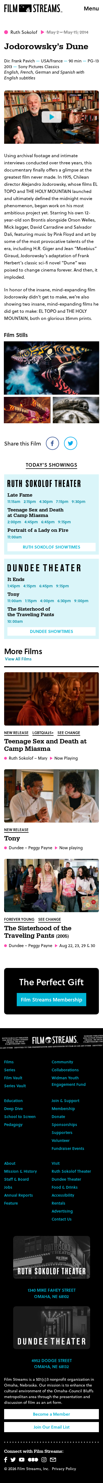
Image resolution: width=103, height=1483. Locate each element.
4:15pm (29, 586)
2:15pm (30, 501)
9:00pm (81, 601)
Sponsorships (64, 1124)
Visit (56, 1163)
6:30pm (64, 601)
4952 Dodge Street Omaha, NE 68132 (52, 1363)
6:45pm (48, 522)
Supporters (62, 1132)
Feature (11, 1203)
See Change (68, 732)
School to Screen (20, 1116)
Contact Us (62, 1219)
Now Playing (66, 758)
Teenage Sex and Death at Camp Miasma (35, 513)
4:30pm (46, 501)
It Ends (15, 579)
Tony (13, 594)
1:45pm (13, 586)
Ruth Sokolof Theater (71, 1171)
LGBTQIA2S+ (43, 732)
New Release (16, 732)
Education (13, 1100)
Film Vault (13, 1078)
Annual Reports (18, 1195)
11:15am (13, 501)
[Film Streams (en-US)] (34, 8)
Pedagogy (13, 1124)
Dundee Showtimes (51, 631)
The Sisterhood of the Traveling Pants (30, 612)
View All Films (18, 659)
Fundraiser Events (68, 1148)
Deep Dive (13, 1108)
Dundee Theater (66, 1179)
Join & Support (65, 1100)
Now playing (71, 848)
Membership (63, 1108)
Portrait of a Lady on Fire (37, 530)
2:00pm (14, 522)
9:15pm (64, 522)
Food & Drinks (65, 1187)
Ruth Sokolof (23, 32)
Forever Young (19, 919)
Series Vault (15, 1086)
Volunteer (60, 1140)
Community (62, 1062)
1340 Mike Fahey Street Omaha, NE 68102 (52, 1293)
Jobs (8, 1187)
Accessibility (63, 1195)
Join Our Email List (51, 1427)
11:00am (14, 537)
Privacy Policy (64, 1468)
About (9, 1163)
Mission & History (20, 1171)
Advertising (62, 1211)
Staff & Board (16, 1179)
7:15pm (62, 501)
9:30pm (78, 501)
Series (9, 1070)
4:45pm (31, 522)
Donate (58, 1116)
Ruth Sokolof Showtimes (51, 547)
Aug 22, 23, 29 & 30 (77, 945)
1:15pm (31, 601)
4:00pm (47, 601)
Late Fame (19, 495)
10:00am (15, 621)
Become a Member (51, 1414)
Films (9, 1062)
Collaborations (65, 1070)
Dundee (16, 848)
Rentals (58, 1203)
